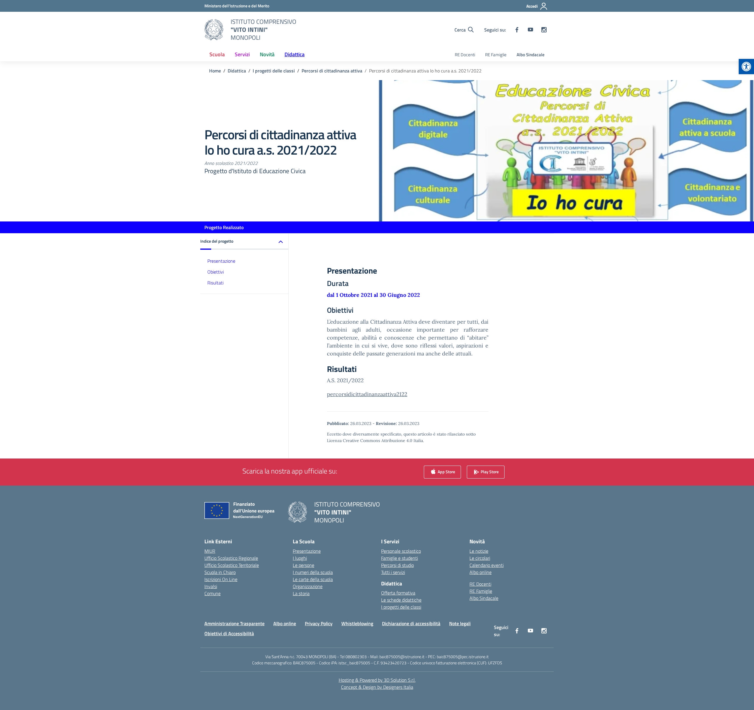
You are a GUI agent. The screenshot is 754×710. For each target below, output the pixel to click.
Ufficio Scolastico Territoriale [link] (231, 565)
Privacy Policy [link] (319, 623)
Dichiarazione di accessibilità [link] (411, 623)
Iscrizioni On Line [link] (220, 579)
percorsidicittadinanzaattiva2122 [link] (367, 394)
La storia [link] (301, 593)
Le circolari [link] (479, 558)
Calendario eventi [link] (486, 565)
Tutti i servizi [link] (393, 572)
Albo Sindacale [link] (531, 54)
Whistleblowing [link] (357, 623)
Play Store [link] (489, 471)
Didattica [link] (295, 54)
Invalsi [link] (210, 586)
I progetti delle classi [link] (401, 606)
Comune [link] (212, 593)
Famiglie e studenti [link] (399, 558)
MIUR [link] (209, 551)
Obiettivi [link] (215, 271)
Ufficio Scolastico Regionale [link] (231, 558)
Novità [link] (267, 54)
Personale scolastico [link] (401, 551)
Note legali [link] (460, 623)
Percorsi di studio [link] (397, 565)
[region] (677, 653)
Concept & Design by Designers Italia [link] (377, 687)
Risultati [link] (215, 282)
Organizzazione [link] (308, 586)
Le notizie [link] (478, 551)
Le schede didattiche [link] (401, 599)
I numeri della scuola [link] (313, 572)
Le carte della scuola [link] (313, 579)
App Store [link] (446, 471)
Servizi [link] (242, 54)
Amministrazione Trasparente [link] (234, 623)
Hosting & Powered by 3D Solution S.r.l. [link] (377, 679)
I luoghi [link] (300, 558)
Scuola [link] (217, 54)
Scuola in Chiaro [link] (220, 572)
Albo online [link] (480, 572)
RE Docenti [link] (465, 54)
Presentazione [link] (221, 260)
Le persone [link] (303, 565)
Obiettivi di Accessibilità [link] (229, 633)
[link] (746, 66)
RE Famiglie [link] (496, 54)
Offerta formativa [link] (398, 592)
